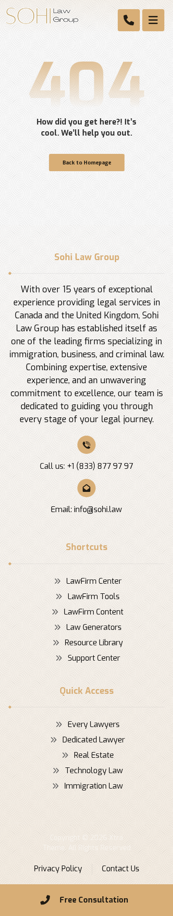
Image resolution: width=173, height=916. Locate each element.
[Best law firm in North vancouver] (42, 16)
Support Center (94, 658)
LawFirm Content (94, 612)
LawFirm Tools (94, 596)
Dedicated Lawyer (93, 740)
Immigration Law (93, 786)
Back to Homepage (86, 162)
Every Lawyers (94, 724)
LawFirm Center (94, 581)
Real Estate (94, 755)
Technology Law (94, 770)
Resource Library (94, 643)
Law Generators (94, 627)
